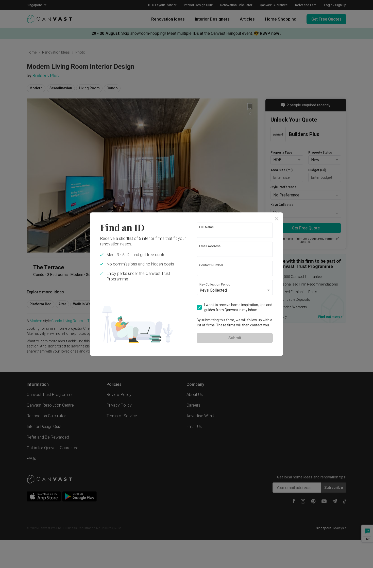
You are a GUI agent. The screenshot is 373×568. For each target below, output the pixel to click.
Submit (234, 338)
